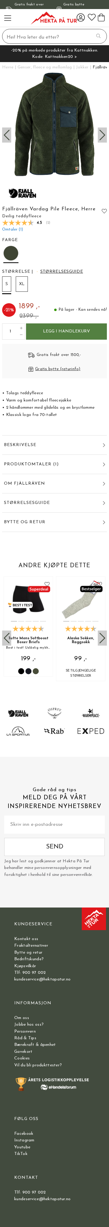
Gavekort (23, 1051)
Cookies (22, 1058)
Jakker (82, 67)
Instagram (24, 1140)
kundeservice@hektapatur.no (42, 979)
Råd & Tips (25, 1038)
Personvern (25, 1031)
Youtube (22, 1147)
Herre (7, 67)
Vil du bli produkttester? (38, 1065)
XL (22, 284)
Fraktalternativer (31, 945)
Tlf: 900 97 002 (30, 973)
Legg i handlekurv (66, 331)
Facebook (23, 1133)
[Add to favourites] (104, 211)
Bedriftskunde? (29, 959)
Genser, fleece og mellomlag (45, 67)
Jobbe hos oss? (29, 1024)
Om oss (21, 1018)
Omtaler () (12, 229)
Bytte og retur (28, 952)
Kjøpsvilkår (25, 966)
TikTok (21, 1154)
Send (54, 847)
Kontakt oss (26, 939)
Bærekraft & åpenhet (35, 1045)
